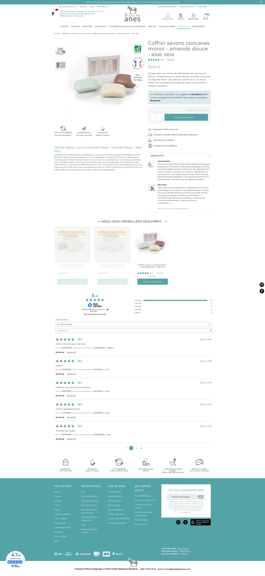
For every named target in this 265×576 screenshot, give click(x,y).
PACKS (152, 26)
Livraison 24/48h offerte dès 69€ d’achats (175, 134)
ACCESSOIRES (167, 26)
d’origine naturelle (83, 133)
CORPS (64, 26)
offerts (146, 470)
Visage (57, 496)
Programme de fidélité (165, 145)
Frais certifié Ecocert (119, 470)
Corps (57, 505)
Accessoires (60, 523)
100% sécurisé (65, 470)
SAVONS (87, 26)
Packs (57, 509)
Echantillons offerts (163, 140)
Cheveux (58, 500)
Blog (56, 541)
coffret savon (68, 162)
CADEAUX (184, 26)
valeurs (83, 7)
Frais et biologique (63, 133)
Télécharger (183, 548)
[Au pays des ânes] (132, 13)
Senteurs (58, 532)
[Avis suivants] (141, 448)
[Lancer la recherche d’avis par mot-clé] (210, 330)
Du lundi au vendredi (199, 470)
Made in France (102, 133)
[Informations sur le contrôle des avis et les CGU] (107, 309)
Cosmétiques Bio (62, 527)
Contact (184, 554)
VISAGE (75, 26)
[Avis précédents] (126, 447)
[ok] (200, 497)
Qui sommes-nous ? (68, 7)
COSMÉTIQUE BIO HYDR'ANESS (127, 26)
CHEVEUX (100, 26)
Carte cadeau (60, 518)
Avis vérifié (207, 339)
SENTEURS (198, 26)
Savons (57, 491)
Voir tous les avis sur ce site (95, 314)
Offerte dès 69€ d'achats (173, 470)
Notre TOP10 (60, 536)
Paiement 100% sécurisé (165, 129)
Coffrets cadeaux (62, 514)
